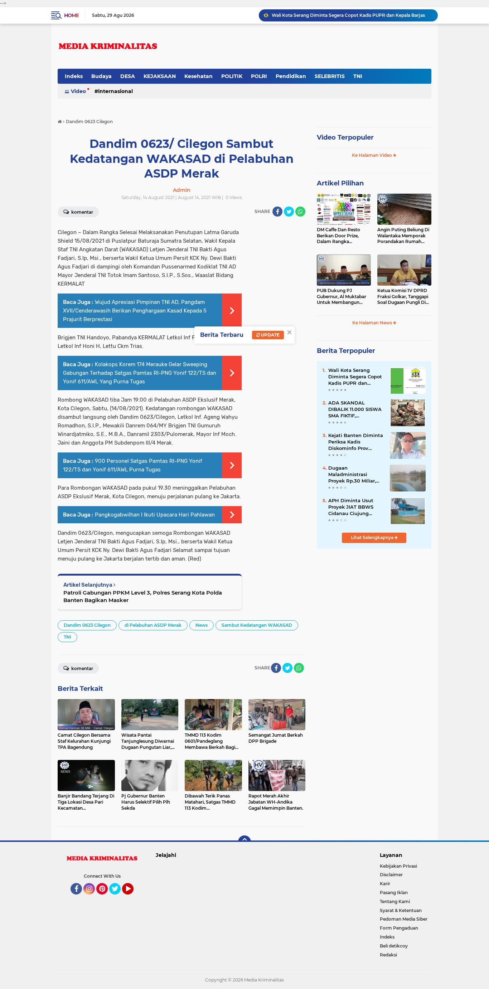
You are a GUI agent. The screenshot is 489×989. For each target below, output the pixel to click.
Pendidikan (291, 76)
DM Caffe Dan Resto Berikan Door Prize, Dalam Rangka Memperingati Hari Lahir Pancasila (343, 236)
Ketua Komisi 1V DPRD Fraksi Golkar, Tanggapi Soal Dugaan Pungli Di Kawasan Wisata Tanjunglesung (402, 297)
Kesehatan (198, 76)
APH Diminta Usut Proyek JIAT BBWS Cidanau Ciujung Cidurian (350, 507)
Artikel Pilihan (340, 183)
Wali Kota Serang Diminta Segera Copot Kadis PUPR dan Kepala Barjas (355, 377)
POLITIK (231, 76)
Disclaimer (391, 874)
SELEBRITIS (330, 76)
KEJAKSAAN (160, 76)
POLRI (259, 76)
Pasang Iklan (394, 892)
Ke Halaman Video (372, 155)
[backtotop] (244, 841)
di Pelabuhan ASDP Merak (153, 625)
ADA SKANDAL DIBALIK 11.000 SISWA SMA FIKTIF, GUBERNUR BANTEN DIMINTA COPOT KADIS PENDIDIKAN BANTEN (355, 409)
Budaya (101, 76)
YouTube (132, 898)
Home (71, 15)
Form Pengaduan (399, 928)
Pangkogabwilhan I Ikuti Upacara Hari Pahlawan (155, 515)
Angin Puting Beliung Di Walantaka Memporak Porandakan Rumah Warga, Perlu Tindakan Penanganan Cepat (403, 236)
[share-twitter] (289, 212)
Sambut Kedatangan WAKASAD (257, 625)
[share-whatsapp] (300, 212)
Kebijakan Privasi (398, 866)
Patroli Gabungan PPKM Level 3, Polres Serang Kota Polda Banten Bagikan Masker (142, 596)
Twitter (118, 898)
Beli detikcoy (394, 946)
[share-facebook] (277, 212)
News (201, 625)
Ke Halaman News (372, 322)
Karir (385, 883)
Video (78, 91)
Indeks (74, 76)
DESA (127, 76)
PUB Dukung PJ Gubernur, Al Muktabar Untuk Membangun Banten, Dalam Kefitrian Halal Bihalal (343, 297)
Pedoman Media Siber (403, 919)
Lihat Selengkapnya (372, 537)
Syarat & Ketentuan (401, 910)
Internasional (115, 91)
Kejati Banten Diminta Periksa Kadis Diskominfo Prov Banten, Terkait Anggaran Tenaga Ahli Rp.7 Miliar (355, 442)
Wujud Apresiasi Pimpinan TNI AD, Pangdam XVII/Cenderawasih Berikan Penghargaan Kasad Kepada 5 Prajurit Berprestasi (135, 311)
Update (270, 335)
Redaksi (388, 955)
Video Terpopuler (345, 137)
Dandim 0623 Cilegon (87, 625)
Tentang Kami (395, 901)
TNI (357, 76)
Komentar (81, 212)
